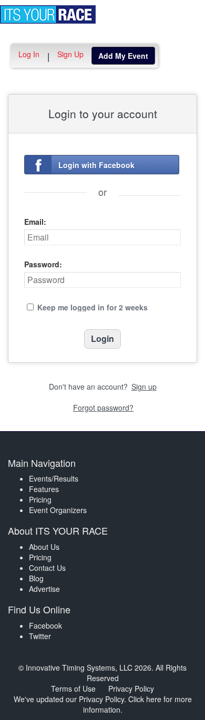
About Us (44, 546)
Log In (28, 54)
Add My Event (123, 55)
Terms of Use (73, 688)
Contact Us (47, 567)
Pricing (40, 499)
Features (44, 489)
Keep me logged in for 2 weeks (92, 307)
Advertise (44, 588)
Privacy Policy (131, 688)
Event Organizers (58, 510)
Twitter (40, 636)
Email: (35, 221)
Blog (36, 578)
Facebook (45, 625)
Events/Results (53, 478)
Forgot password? (103, 407)
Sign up (144, 386)
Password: (43, 264)
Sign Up (70, 54)
